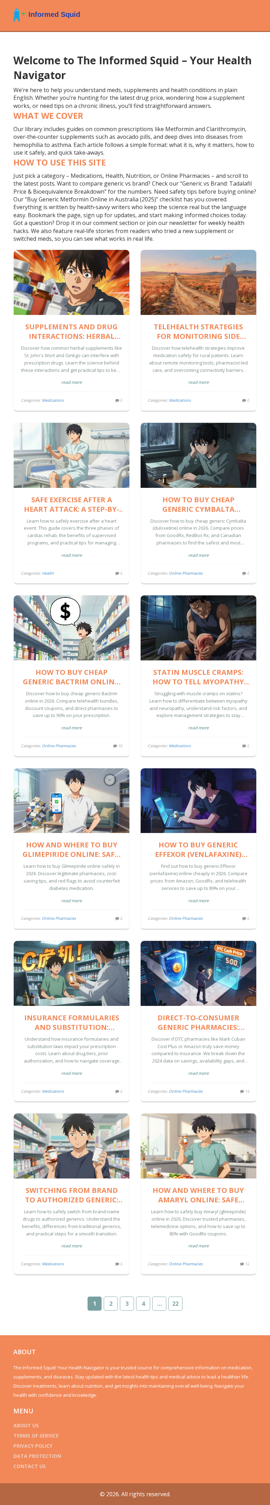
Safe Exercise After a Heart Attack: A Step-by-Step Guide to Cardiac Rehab (71, 504)
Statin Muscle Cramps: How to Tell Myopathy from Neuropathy (198, 676)
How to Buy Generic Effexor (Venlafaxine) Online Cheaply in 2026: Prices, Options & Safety (198, 849)
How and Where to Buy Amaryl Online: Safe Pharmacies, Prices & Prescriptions (198, 1195)
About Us (26, 1425)
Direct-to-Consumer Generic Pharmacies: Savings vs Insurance (198, 1022)
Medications (53, 400)
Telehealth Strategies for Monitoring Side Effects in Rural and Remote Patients (198, 331)
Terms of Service (36, 1435)
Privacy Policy (32, 1445)
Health (48, 573)
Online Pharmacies (186, 573)
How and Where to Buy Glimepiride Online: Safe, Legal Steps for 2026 (71, 849)
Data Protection (37, 1456)
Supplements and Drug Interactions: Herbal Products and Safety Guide (71, 331)
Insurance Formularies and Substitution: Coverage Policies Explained (71, 1022)
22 (175, 1303)
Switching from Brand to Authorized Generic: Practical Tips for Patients (71, 1195)
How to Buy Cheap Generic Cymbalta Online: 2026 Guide (198, 504)
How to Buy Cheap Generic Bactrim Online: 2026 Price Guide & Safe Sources (71, 676)
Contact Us (29, 1466)
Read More (71, 382)
